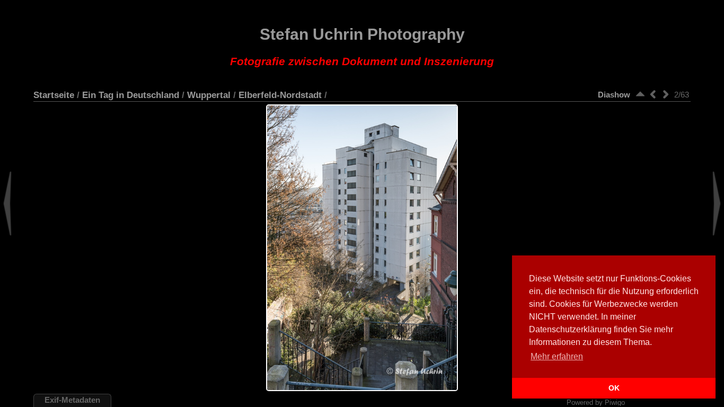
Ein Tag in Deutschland (130, 95)
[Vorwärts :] (665, 94)
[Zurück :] (653, 94)
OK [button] (614, 388)
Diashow (614, 94)
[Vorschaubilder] (640, 94)
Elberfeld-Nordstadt (280, 95)
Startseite (53, 95)
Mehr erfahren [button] (557, 356)
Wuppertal (209, 95)
